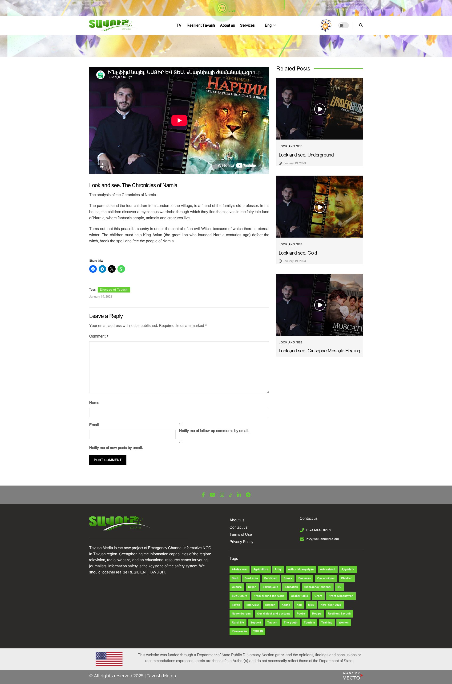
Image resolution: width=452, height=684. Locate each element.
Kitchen (270, 605)
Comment (99, 336)
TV (179, 25)
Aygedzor (348, 569)
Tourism (309, 622)
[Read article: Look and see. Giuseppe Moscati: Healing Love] (319, 305)
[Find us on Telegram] (248, 495)
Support (255, 622)
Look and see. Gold (298, 253)
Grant (318, 596)
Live (232, 10)
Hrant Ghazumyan (341, 596)
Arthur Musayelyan (301, 569)
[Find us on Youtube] (212, 495)
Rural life (238, 622)
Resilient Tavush (201, 25)
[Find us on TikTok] (230, 495)
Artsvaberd (327, 569)
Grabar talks (299, 596)
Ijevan (236, 605)
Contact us (238, 527)
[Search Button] (361, 25)
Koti (299, 605)
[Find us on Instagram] (222, 495)
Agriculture (261, 569)
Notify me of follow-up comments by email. (214, 431)
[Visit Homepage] (114, 25)
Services (247, 25)
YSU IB (258, 631)
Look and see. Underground (306, 155)
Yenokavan (239, 631)
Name (94, 402)
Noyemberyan (241, 613)
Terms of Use (241, 534)
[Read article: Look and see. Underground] (319, 109)
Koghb (286, 605)
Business (305, 578)
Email (94, 425)
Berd (235, 578)
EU (340, 587)
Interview (252, 605)
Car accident (326, 578)
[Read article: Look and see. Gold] (319, 207)
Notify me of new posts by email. (116, 447)
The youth (291, 622)
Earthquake (270, 587)
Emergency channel (317, 587)
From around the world (269, 596)
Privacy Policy (241, 542)
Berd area (251, 578)
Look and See (291, 146)
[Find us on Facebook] (203, 495)
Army (278, 569)
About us (227, 25)
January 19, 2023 (100, 296)
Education (291, 587)
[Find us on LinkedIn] (239, 495)
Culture (237, 587)
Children (346, 578)
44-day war (239, 569)
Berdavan (270, 578)
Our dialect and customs (274, 613)
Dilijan (252, 587)
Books (288, 578)
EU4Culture (239, 596)
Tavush (272, 622)
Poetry (301, 613)
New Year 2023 (331, 605)
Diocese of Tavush (114, 289)
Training (326, 622)
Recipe (317, 613)
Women (344, 622)
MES (311, 605)
